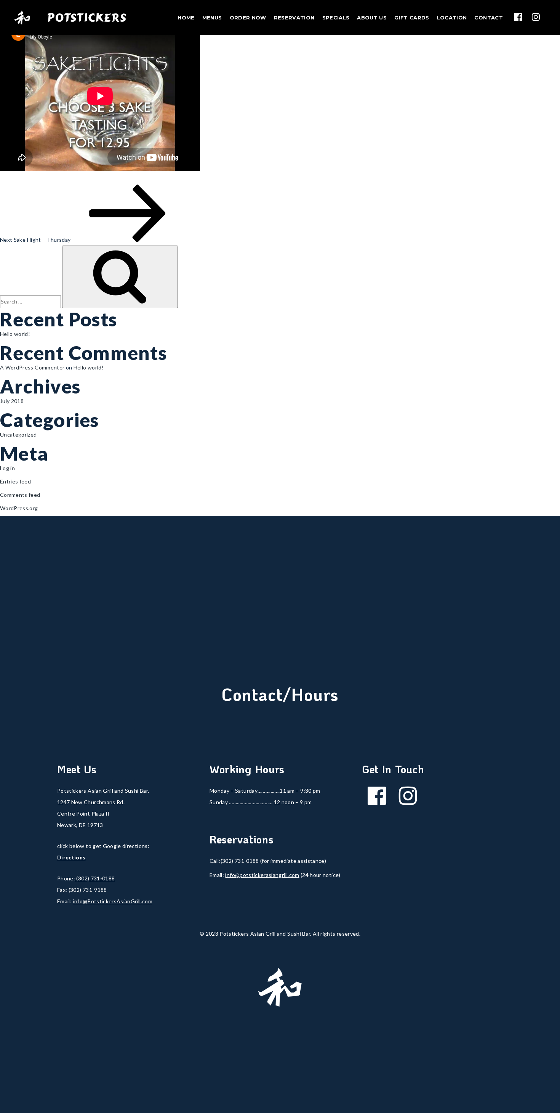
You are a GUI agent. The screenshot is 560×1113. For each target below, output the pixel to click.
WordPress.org (19, 508)
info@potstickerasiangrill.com (262, 875)
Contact (488, 17)
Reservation (294, 17)
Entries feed (15, 481)
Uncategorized (18, 434)
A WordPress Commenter (32, 367)
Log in (7, 468)
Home (186, 17)
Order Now (248, 17)
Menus (212, 17)
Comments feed (20, 494)
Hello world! (15, 334)
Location (452, 17)
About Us (372, 17)
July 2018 (12, 401)
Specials (336, 17)
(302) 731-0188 (95, 878)
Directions (71, 857)
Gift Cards (411, 17)
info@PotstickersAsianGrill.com (112, 901)
